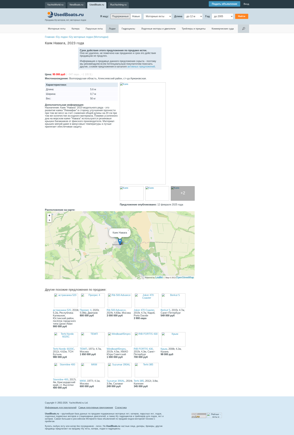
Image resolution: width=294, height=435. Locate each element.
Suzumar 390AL (116, 381)
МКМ (83, 381)
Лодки (112, 28)
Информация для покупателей (60, 407)
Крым (164, 349)
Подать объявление (224, 4)
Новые (136, 16)
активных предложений (141, 66)
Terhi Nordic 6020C (63, 349)
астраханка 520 (62, 310)
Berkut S (165, 310)
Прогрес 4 (85, 310)
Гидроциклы (128, 28)
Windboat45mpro (116, 349)
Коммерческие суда (223, 28)
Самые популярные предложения (95, 407)
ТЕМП (83, 349)
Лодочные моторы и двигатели (158, 28)
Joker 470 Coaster (144, 310)
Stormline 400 (60, 379)
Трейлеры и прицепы (194, 28)
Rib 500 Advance (116, 310)
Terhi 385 (139, 381)
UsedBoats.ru (96, 4)
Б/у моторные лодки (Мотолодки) (88, 37)
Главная (49, 37)
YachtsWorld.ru (55, 4)
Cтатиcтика (121, 407)
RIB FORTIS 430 (143, 349)
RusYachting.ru (118, 4)
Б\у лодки (62, 37)
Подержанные (120, 16)
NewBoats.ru (76, 4)
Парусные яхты (94, 28)
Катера (75, 28)
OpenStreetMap (185, 277)
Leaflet (159, 277)
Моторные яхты (57, 28)
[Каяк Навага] (157, 133)
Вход (246, 4)
